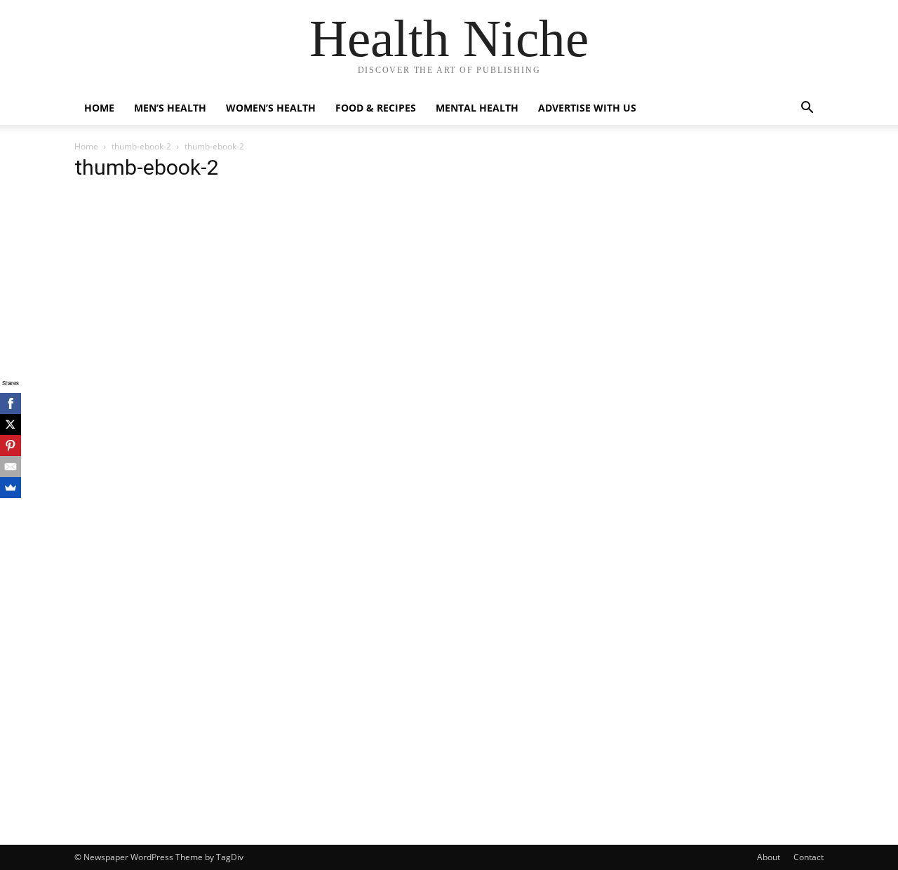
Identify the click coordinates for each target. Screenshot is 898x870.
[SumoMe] (10, 487)
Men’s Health (170, 107)
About (768, 857)
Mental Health (477, 107)
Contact (808, 857)
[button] (807, 109)
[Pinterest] (10, 445)
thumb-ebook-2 (141, 146)
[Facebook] (10, 403)
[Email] (10, 466)
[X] (10, 424)
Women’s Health (271, 107)
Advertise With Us (587, 107)
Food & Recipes (375, 107)
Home (99, 107)
